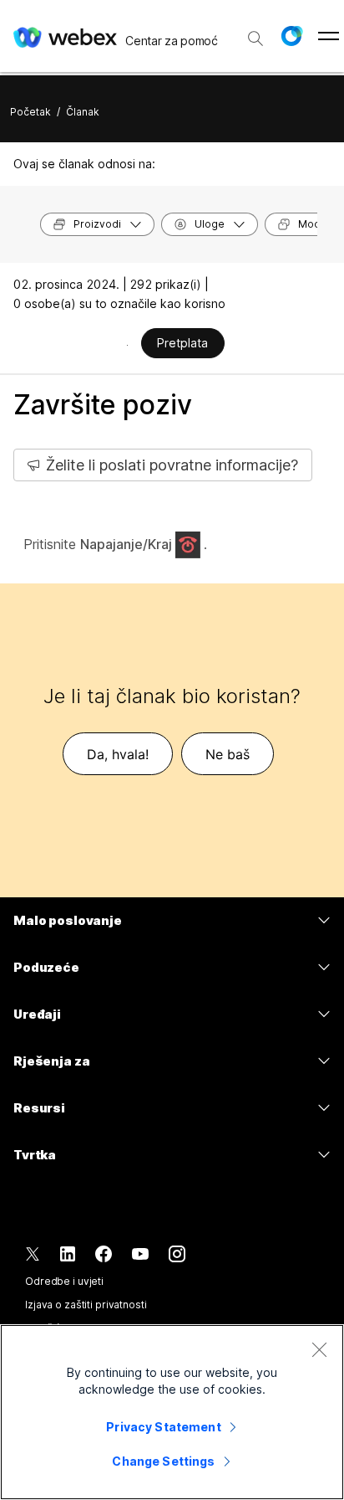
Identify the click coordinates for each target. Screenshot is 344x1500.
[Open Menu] (328, 36)
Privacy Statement (163, 1427)
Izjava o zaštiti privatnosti (86, 1304)
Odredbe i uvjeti (64, 1281)
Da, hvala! (118, 754)
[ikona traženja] (255, 38)
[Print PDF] (127, 345)
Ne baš (227, 754)
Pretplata (182, 343)
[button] (291, 36)
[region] (172, 1412)
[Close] (319, 1349)
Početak (30, 111)
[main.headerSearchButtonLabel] (255, 32)
